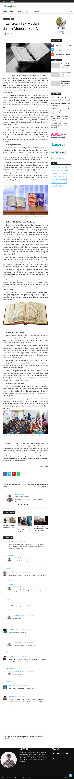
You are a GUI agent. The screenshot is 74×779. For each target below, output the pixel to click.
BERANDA (5, 11)
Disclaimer (45, 777)
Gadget (61, 170)
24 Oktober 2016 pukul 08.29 (28, 558)
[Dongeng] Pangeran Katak (66, 73)
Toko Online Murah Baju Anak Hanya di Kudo (14, 485)
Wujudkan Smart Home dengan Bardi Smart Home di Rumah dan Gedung (41, 528)
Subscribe (68, 54)
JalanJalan (62, 173)
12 (47, 38)
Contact (12, 1)
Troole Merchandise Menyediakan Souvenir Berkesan (24, 529)
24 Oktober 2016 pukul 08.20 (19, 541)
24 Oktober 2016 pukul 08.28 (24, 629)
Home (3, 1)
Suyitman (11, 696)
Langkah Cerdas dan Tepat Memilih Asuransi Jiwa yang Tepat (37, 485)
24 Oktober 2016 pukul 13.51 (21, 696)
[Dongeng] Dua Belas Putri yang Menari (66, 64)
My (7, 1)
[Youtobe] (27, 504)
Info (66, 170)
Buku (4, 19)
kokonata (11, 656)
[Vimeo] (21, 504)
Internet (54, 173)
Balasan (10, 555)
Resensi (54, 182)
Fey (10, 603)
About (53, 167)
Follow (69, 50)
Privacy (52, 777)
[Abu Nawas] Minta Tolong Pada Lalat (65, 82)
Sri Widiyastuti (13, 572)
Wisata (54, 185)
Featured (36, 11)
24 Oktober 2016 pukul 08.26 (17, 603)
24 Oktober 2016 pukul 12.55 (22, 685)
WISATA (11, 11)
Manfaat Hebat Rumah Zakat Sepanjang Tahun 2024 (9, 527)
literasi (60, 185)
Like (70, 45)
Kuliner (54, 176)
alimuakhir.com (16, 778)
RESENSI (19, 11)
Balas (10, 551)
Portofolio (55, 179)
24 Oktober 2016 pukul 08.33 (28, 642)
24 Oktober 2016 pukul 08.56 (20, 656)
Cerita (64, 167)
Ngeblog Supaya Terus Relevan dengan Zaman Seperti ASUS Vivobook (60, 118)
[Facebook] (15, 504)
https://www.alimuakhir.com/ (22, 496)
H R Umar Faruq (13, 629)
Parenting (61, 176)
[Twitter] (18, 504)
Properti (63, 179)
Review (8, 19)
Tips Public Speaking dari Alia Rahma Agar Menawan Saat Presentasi (60, 126)
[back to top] (70, 775)
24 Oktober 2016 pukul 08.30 (28, 587)
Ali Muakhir (16, 558)
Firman (11, 541)
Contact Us (68, 777)
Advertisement (59, 777)
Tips (12, 19)
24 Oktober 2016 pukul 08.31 (28, 615)
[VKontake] (24, 504)
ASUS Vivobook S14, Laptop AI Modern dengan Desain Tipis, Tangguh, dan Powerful (60, 111)
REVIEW (27, 11)
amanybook (12, 685)
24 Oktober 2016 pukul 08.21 (24, 572)
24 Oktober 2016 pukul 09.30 (28, 671)
